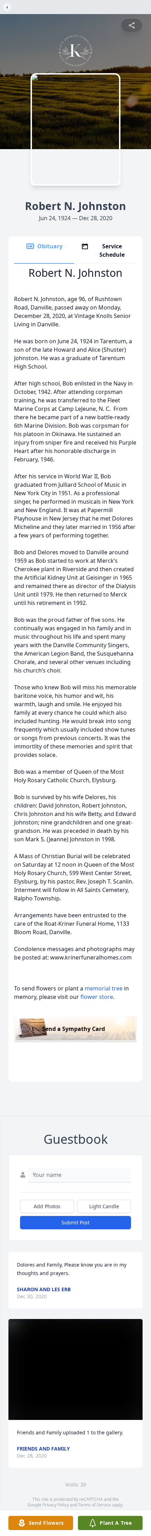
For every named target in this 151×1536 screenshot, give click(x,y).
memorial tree (104, 988)
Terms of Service (94, 1505)
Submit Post (75, 1222)
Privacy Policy (55, 1505)
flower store (96, 997)
